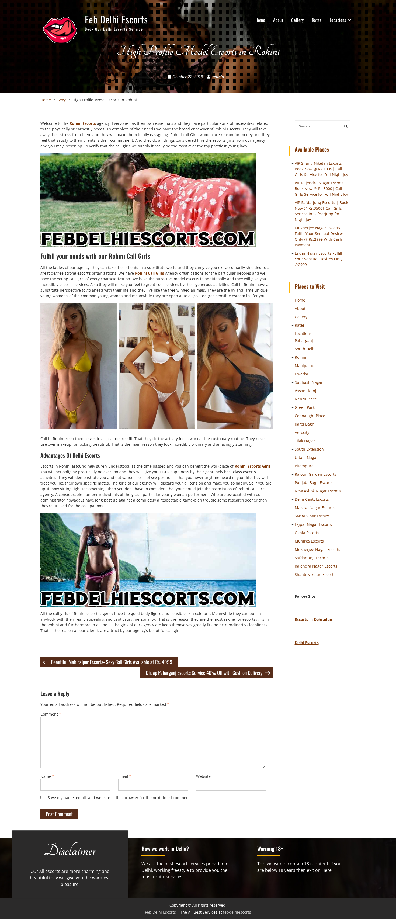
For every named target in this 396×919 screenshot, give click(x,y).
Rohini (300, 357)
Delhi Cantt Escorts (312, 499)
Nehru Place (306, 399)
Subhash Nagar (309, 382)
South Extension (309, 449)
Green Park (305, 407)
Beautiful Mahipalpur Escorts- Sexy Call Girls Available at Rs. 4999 (111, 661)
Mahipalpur (305, 365)
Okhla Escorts (307, 532)
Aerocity (302, 432)
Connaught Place (310, 415)
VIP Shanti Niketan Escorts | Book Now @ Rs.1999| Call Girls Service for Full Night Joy (321, 169)
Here (327, 870)
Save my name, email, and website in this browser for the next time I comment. (119, 797)
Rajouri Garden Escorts (315, 474)
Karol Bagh (304, 424)
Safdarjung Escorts (312, 557)
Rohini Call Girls (149, 273)
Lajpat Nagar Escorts (313, 524)
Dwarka (301, 373)
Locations (338, 20)
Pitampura (304, 465)
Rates (317, 20)
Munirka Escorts (309, 541)
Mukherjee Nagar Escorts (317, 549)
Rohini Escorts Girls (252, 466)
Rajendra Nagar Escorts (316, 566)
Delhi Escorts (307, 642)
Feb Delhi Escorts (116, 19)
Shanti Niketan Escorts (315, 574)
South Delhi (305, 348)
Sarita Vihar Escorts (312, 516)
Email (124, 776)
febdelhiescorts (237, 912)
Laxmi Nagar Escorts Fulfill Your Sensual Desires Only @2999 (318, 259)
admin (218, 76)
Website (203, 776)
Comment (50, 714)
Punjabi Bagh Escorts (314, 482)
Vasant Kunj (305, 390)
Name (47, 776)
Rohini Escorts (83, 123)
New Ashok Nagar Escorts (318, 490)
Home (260, 20)
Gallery (297, 20)
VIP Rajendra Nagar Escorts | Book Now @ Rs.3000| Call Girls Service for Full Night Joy (321, 188)
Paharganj (304, 340)
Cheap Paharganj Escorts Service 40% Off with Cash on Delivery (204, 672)
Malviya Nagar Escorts (315, 507)
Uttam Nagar (306, 457)
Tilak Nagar (305, 440)
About (278, 20)
